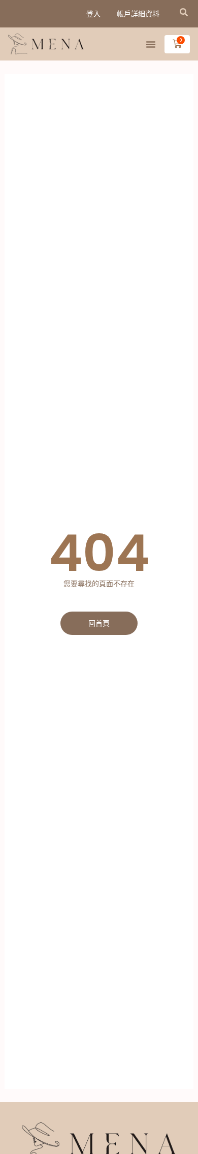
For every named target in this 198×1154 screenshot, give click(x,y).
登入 (93, 13)
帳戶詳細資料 (138, 13)
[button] (184, 12)
